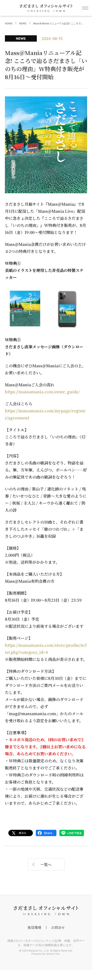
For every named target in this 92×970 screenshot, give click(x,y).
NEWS (22, 23)
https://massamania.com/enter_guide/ (42, 392)
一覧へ (46, 864)
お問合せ (58, 927)
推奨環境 (34, 927)
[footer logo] (46, 910)
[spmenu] (85, 8)
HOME (9, 23)
